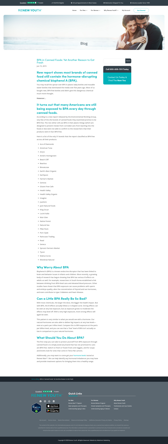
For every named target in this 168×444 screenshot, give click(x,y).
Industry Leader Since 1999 (141, 3)
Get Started (141, 10)
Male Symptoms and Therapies (77, 406)
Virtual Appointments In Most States (84, 3)
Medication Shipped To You (114, 3)
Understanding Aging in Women (100, 409)
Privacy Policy (118, 420)
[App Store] (52, 412)
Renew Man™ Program (75, 403)
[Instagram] (44, 401)
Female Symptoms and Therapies (101, 406)
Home (74, 10)
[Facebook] (40, 401)
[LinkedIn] (53, 401)
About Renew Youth (119, 403)
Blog (37, 379)
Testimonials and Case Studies (123, 406)
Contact (116, 409)
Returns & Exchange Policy (79, 420)
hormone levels (80, 355)
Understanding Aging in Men (76, 409)
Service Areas (52, 420)
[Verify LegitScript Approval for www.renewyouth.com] (36, 413)
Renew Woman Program (98, 403)
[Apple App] (52, 407)
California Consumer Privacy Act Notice (100, 420)
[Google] (49, 401)
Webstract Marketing (103, 440)
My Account (126, 10)
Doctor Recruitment (63, 420)
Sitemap (126, 420)
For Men (83, 10)
